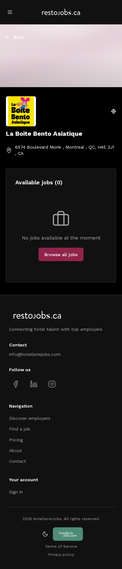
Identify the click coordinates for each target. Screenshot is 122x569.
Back (18, 37)
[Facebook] (16, 384)
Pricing (16, 439)
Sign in (16, 491)
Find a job (19, 428)
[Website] (113, 111)
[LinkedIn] (33, 384)
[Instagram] (51, 384)
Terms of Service (61, 546)
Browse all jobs (61, 254)
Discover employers (29, 418)
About (15, 450)
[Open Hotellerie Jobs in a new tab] (68, 534)
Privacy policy (61, 554)
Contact (17, 461)
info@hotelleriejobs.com (35, 354)
